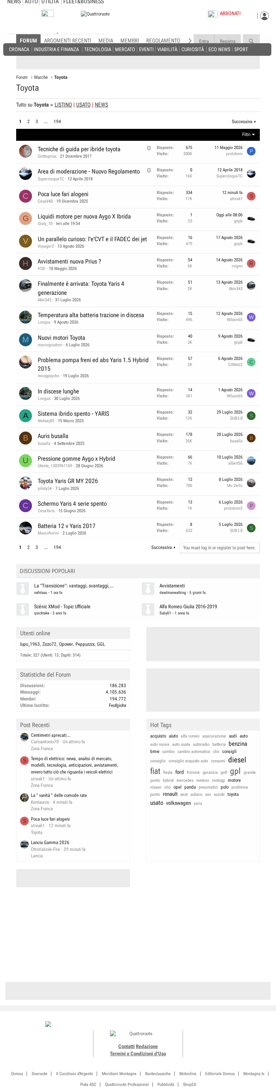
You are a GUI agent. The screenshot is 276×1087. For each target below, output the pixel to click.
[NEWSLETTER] (47, 15)
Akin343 (44, 299)
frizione (193, 772)
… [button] (46, 121)
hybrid (168, 780)
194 (57, 121)
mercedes (184, 780)
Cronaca (19, 49)
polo (225, 787)
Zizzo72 (49, 644)
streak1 (236, 198)
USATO (83, 105)
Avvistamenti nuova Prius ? (69, 261)
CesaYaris (46, 510)
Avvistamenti (172, 586)
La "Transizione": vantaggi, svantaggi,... (74, 586)
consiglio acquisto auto (188, 760)
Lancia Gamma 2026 (50, 842)
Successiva (242, 121)
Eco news (219, 49)
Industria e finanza (56, 49)
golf (224, 772)
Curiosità (192, 49)
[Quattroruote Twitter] (239, 1024)
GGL (101, 644)
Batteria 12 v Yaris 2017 (67, 525)
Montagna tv (253, 1074)
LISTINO (63, 105)
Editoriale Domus (220, 1074)
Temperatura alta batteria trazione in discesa (91, 315)
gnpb (238, 221)
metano (202, 780)
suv (208, 794)
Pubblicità (165, 1084)
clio (216, 751)
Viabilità (167, 49)
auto (244, 736)
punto (155, 794)
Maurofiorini (48, 533)
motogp (218, 780)
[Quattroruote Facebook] (207, 1024)
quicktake (41, 613)
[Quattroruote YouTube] (231, 1024)
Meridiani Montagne (119, 1074)
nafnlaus (40, 592)
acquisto (158, 736)
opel (177, 787)
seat (184, 794)
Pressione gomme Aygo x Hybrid (76, 458)
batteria (219, 744)
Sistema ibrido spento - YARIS (73, 413)
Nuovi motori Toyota (61, 337)
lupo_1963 (30, 644)
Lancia (37, 855)
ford (179, 772)
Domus (17, 1074)
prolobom (234, 153)
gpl (235, 771)
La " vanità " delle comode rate (59, 795)
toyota (233, 794)
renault (170, 794)
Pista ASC (88, 1084)
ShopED (189, 1084)
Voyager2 (46, 246)
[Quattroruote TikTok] (223, 1024)
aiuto (173, 736)
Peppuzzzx (85, 644)
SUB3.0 (236, 418)
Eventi (146, 49)
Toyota (36, 832)
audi (233, 736)
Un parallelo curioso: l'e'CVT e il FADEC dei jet (92, 239)
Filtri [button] (246, 134)
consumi (218, 760)
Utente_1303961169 (55, 465)
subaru (196, 794)
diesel (237, 760)
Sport (241, 49)
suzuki (219, 794)
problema (239, 787)
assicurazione (214, 736)
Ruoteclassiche (158, 1074)
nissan (155, 787)
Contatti (126, 1046)
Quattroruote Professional (127, 1084)
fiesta (167, 772)
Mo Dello (235, 485)
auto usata (181, 744)
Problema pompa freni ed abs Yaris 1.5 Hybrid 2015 (93, 364)
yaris (198, 803)
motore (234, 780)
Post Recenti (35, 725)
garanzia (210, 772)
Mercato (125, 49)
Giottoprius (47, 156)
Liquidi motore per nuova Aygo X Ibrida (84, 216)
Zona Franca (42, 748)
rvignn (237, 266)
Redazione (147, 1046)
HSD (41, 268)
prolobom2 (233, 508)
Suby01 (165, 613)
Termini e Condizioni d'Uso (138, 1053)
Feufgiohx (117, 705)
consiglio (158, 760)
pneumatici (208, 787)
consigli (229, 751)
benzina (238, 743)
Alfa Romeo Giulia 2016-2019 (188, 607)
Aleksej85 (46, 420)
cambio (168, 751)
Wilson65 (235, 319)
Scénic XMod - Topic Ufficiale (62, 607)
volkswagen (178, 803)
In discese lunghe (58, 391)
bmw (154, 751)
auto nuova (159, 744)
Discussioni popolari (47, 571)
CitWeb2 (235, 364)
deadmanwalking (173, 592)
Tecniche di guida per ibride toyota (79, 149)
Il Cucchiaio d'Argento (74, 1074)
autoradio (201, 744)
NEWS (101, 105)
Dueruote (39, 1074)
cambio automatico (194, 751)
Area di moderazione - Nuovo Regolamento (89, 171)
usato (156, 802)
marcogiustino (50, 344)
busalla (44, 443)
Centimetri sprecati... (51, 735)
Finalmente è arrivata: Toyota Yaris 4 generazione (81, 288)
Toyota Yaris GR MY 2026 (68, 480)
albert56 (235, 463)
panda (190, 787)
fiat (155, 771)
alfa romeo (190, 736)
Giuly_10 (45, 223)
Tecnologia (97, 49)
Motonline (188, 1074)
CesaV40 (45, 201)
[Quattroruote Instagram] (215, 1024)
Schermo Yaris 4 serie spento (72, 503)
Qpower (66, 644)
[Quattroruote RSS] (247, 1024)
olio (167, 787)
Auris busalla (53, 435)
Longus (44, 322)
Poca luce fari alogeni (63, 194)
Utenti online (35, 633)
